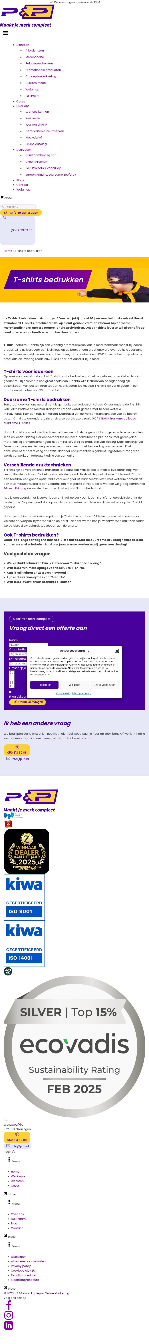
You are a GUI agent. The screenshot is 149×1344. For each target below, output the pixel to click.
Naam (13, 640)
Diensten (22, 45)
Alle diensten (34, 50)
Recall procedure (23, 1275)
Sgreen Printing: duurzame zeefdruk (50, 175)
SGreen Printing (15, 488)
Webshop (32, 89)
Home (8, 251)
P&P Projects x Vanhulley (43, 168)
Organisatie (17, 649)
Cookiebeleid (63, 693)
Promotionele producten (43, 70)
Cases (20, 101)
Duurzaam (23, 150)
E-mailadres (18, 659)
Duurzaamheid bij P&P (41, 155)
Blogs (20, 180)
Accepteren (44, 684)
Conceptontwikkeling (40, 76)
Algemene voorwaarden (28, 1261)
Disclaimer (18, 1257)
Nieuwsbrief (33, 137)
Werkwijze (32, 118)
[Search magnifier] (2, 206)
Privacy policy (21, 1266)
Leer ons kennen (37, 112)
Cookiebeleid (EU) (24, 1270)
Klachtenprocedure (25, 1280)
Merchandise (34, 57)
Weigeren (74, 684)
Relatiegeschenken (39, 63)
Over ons (22, 106)
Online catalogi (36, 144)
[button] (117, 651)
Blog (14, 1223)
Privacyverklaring (81, 693)
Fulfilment (32, 96)
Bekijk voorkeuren (104, 684)
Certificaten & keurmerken (44, 131)
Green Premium (36, 162)
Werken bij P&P (36, 124)
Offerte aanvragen (30, 702)
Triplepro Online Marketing (50, 1293)
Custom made (35, 83)
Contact (22, 185)
